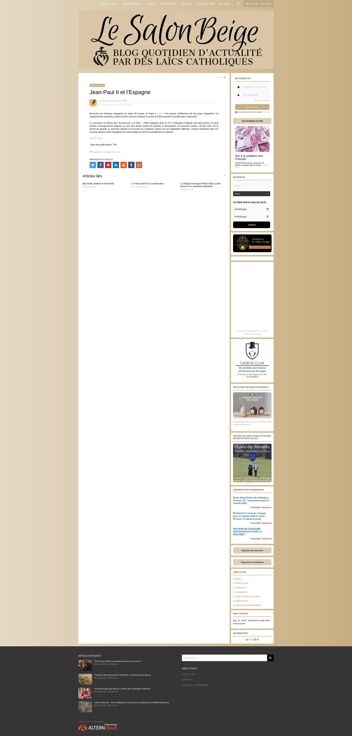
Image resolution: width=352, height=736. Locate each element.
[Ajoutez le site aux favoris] (252, 640)
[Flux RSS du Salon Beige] (255, 640)
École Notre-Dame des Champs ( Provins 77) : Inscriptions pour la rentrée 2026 (251, 500)
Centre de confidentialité (248, 605)
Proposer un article (206, 3)
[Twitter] (93, 165)
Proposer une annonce (252, 550)
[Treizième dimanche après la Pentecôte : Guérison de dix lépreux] (85, 684)
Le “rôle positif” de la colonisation (148, 183)
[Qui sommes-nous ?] (247, 640)
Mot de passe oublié (261, 100)
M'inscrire (266, 112)
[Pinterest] (108, 165)
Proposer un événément (252, 562)
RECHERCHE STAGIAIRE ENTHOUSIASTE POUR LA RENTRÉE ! (247, 532)
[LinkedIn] (116, 165)
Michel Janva (106, 101)
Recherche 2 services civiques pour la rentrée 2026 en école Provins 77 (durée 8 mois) (249, 516)
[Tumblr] (131, 165)
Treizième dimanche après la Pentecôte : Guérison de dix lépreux (122, 675)
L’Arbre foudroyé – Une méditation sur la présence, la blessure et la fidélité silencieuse (131, 702)
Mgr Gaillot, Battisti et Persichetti (98, 183)
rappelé (160, 113)
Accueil (105, 3)
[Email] (139, 165)
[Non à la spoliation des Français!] (252, 151)
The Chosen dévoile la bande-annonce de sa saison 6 (117, 661)
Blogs (114, 3)
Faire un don (242, 583)
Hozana (258, 334)
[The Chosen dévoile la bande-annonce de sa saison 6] (85, 670)
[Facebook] (100, 165)
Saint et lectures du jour (247, 596)
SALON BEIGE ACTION (252, 121)
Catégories (241, 592)
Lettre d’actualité (168, 3)
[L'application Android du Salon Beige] (258, 640)
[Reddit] (123, 165)
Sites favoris (241, 601)
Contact (150, 3)
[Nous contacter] (249, 640)
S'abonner (187, 679)
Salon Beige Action (132, 3)
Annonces (186, 3)
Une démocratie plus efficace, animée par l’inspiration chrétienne (122, 689)
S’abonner (240, 587)
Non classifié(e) (97, 85)
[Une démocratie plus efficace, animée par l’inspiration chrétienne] (85, 697)
